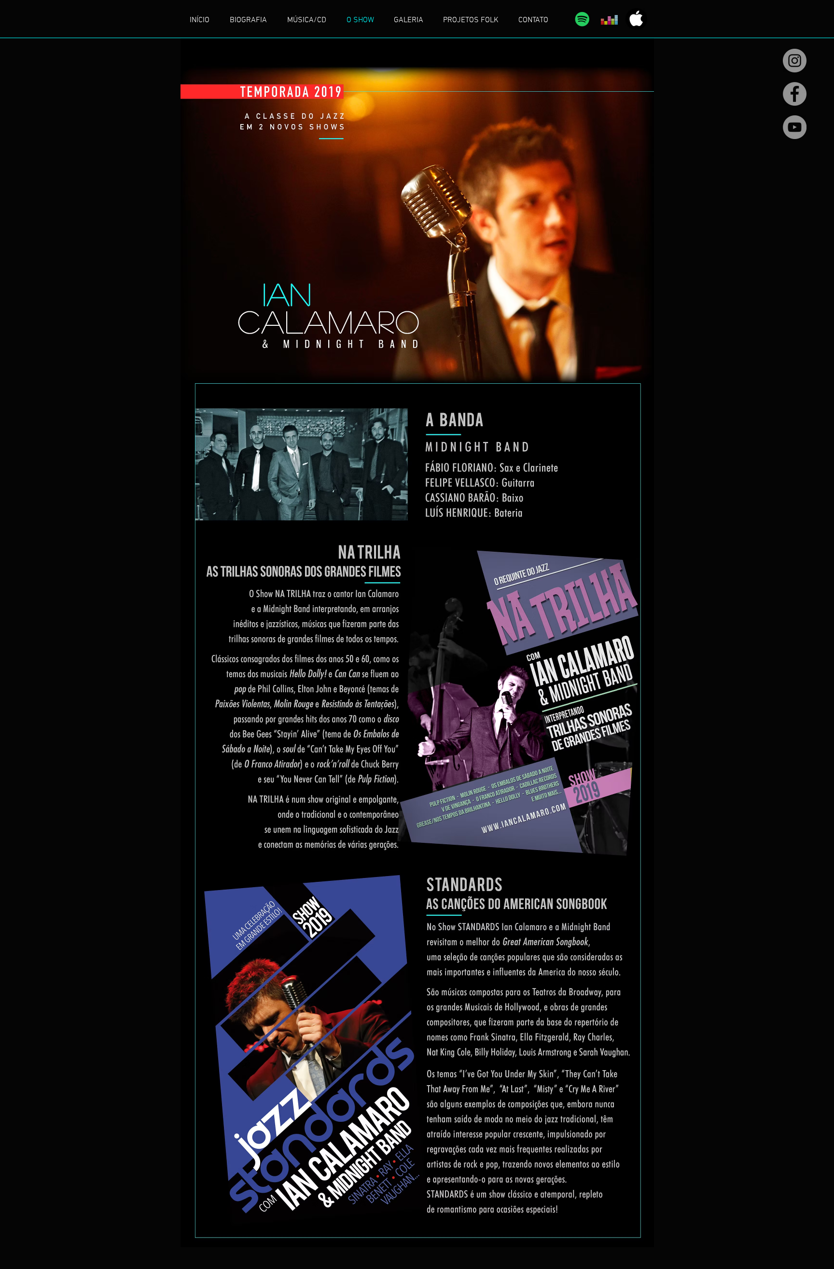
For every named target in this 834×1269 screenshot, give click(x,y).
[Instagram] (794, 60)
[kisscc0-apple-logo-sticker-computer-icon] (636, 19)
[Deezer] (609, 19)
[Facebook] (794, 94)
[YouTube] (794, 127)
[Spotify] (582, 19)
